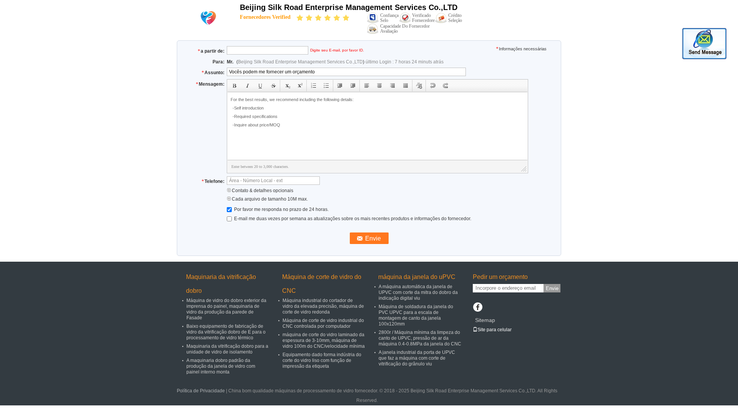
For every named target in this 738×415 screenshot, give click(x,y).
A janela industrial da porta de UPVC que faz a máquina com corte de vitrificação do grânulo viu (417, 358)
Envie (552, 288)
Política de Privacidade (201, 390)
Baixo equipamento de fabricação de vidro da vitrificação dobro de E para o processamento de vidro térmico (226, 332)
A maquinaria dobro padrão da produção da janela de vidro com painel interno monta (220, 366)
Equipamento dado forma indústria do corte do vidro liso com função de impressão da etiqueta (322, 360)
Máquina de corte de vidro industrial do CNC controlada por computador (323, 323)
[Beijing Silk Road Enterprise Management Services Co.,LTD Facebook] (477, 308)
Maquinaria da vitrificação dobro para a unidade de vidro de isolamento (227, 349)
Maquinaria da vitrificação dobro (221, 284)
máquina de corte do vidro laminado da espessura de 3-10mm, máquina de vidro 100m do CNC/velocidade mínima (324, 340)
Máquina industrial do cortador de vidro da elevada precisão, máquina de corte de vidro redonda (323, 306)
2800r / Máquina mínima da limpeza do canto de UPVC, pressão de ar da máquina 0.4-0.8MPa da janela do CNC (420, 338)
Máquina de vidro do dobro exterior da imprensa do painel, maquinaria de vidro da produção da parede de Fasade (226, 309)
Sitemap (485, 320)
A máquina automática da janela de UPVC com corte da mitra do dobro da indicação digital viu (418, 292)
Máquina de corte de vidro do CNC (321, 284)
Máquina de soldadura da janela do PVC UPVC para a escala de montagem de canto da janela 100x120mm (416, 315)
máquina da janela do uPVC (416, 277)
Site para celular (494, 329)
